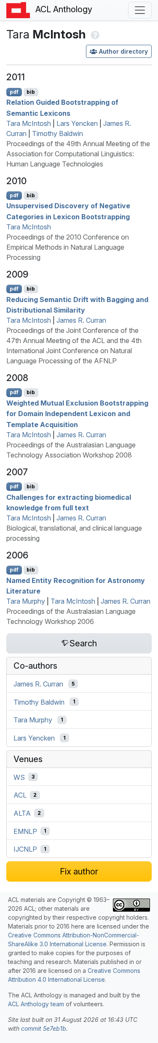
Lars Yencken (77, 123)
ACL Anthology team (36, 1004)
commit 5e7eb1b (43, 1028)
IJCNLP (25, 849)
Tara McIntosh (28, 123)
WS (19, 777)
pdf (14, 92)
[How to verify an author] (94, 34)
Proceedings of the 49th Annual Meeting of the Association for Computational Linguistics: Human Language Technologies (78, 153)
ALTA (22, 813)
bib (31, 92)
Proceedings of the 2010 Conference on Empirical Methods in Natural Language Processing (67, 247)
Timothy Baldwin (57, 133)
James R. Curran (81, 320)
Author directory (123, 51)
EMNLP (25, 831)
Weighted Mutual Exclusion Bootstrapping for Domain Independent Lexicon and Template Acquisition (77, 413)
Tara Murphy (25, 601)
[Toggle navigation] (140, 10)
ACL (20, 795)
